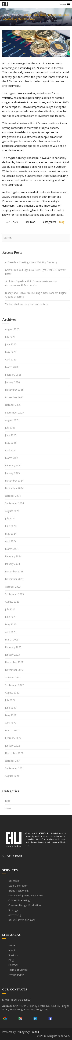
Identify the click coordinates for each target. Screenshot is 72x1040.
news (8, 808)
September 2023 (14, 594)
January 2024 (12, 563)
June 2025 (10, 435)
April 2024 (10, 541)
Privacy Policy (16, 974)
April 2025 (10, 450)
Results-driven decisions (21, 920)
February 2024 (13, 556)
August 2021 (12, 775)
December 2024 (14, 480)
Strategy (13, 910)
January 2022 (12, 745)
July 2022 (10, 700)
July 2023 (10, 609)
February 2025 (13, 465)
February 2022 (13, 738)
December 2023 (14, 571)
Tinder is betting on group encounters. (26, 304)
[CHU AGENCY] (36, 4)
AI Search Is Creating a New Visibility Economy (31, 262)
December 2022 (14, 662)
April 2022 (10, 723)
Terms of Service (18, 969)
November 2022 (14, 670)
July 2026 (10, 336)
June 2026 (10, 344)
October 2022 (13, 677)
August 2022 (12, 692)
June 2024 (10, 526)
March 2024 (12, 548)
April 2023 (10, 632)
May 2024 (10, 533)
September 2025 (14, 412)
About (11, 950)
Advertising (14, 915)
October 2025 (13, 405)
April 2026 (10, 359)
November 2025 (14, 397)
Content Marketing (19, 900)
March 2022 (12, 730)
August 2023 (12, 601)
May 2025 (10, 442)
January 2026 (12, 382)
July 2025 (10, 427)
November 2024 (14, 488)
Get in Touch (15, 855)
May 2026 (10, 351)
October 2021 (13, 760)
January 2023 (12, 654)
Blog (16, 14)
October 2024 (13, 495)
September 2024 (14, 503)
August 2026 (12, 329)
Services (13, 955)
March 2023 (12, 639)
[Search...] (66, 237)
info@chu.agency (20, 999)
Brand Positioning (18, 890)
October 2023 (13, 586)
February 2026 (13, 374)
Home (6, 14)
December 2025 (14, 389)
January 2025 (12, 473)
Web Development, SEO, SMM (25, 895)
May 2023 (10, 624)
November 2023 (14, 579)
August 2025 (12, 420)
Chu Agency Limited (27, 1032)
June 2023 (10, 616)
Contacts (13, 965)
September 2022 (14, 685)
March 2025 (12, 458)
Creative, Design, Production (24, 905)
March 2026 (12, 367)
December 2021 (14, 753)
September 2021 (14, 768)
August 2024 (12, 511)
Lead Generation (17, 885)
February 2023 (13, 647)
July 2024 (10, 518)
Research (13, 880)
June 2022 (10, 707)
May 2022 (10, 715)
